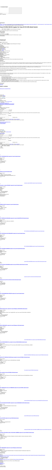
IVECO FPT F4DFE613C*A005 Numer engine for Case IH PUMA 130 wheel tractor (15, 357)
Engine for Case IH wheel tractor (6, 171)
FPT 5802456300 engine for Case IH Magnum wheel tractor (11, 447)
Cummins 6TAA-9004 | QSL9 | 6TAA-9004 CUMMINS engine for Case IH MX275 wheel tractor (17, 432)
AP (11, 24)
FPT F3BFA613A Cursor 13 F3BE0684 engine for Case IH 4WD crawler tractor (14, 387)
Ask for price (2, 46)
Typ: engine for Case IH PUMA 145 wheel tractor (9, 372)
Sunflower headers (28, 455)
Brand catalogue (21, 459)
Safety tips (1, 84)
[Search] (15, 10)
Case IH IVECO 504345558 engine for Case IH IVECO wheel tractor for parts (14, 264)
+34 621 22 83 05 (9, 101)
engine (3, 50)
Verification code (15, 117)
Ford (22, 24)
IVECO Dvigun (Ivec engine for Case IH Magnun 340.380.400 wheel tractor (13, 308)
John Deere (25, 24)
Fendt (21, 24)
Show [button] (6, 101)
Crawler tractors (15, 455)
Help (3, 456)
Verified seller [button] (2, 129)
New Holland (34, 24)
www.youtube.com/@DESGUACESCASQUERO (7, 104)
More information (2, 133)
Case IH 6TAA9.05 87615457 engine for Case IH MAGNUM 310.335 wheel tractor (14, 402)
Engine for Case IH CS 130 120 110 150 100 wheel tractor (10, 279)
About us (1, 456)
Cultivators (39, 455)
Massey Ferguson (29, 24)
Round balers (36, 455)
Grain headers (11, 455)
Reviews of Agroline (16, 459)
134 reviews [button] (3, 97)
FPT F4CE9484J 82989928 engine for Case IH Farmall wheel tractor (12, 248)
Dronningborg (18, 24)
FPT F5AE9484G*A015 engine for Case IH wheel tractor (10, 156)
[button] (26, 18)
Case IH (3, 48)
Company (10, 135)
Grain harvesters (6, 455)
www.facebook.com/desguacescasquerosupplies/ (7, 103)
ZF (36, 24)
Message (10, 115)
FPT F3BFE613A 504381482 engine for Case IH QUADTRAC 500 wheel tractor (14, 218)
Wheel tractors (2, 455)
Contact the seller (2, 40)
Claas (15, 24)
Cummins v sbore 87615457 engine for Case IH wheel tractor (11, 185)
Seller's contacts (6, 456)
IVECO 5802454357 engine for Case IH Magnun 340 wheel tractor (12, 325)
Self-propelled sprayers (21, 455)
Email (10, 113)
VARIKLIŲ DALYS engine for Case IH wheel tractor (9, 204)
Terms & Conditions (3, 459)
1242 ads (4, 95)
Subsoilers (32, 455)
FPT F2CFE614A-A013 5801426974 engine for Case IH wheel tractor (12, 233)
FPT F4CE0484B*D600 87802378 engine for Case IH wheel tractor (12, 293)
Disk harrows (43, 455)
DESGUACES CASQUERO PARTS (5, 88)
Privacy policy (8, 459)
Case (13, 24)
